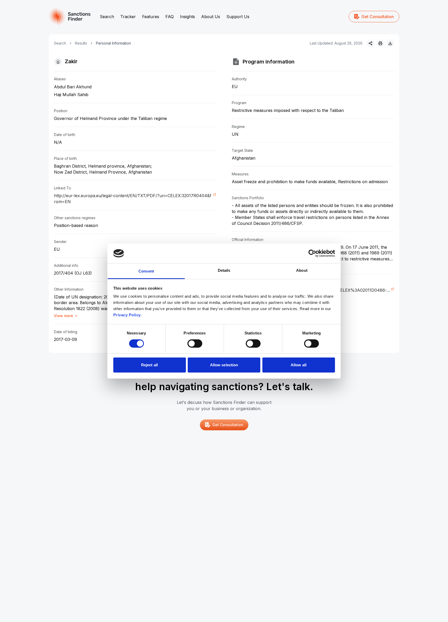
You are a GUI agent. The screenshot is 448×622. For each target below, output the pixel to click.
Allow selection (224, 365)
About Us (210, 16)
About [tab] (301, 270)
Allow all (298, 365)
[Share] (370, 43)
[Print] (380, 43)
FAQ (169, 16)
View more (63, 315)
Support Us (237, 16)
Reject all (149, 365)
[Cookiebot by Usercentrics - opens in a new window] (312, 253)
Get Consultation (377, 16)
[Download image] (390, 43)
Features (150, 16)
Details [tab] (224, 270)
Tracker (128, 16)
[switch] (194, 343)
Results (81, 43)
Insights (187, 16)
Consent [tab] (146, 271)
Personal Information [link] (113, 43)
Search (107, 16)
